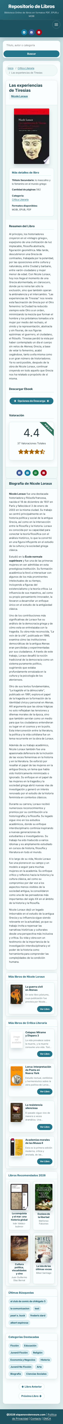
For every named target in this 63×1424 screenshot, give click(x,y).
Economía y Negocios (22, 1359)
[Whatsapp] (36, 473)
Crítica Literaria (26, 68)
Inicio (10, 68)
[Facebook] (32, 32)
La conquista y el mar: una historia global (19, 1216)
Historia (45, 1359)
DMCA (47, 1418)
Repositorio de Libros (31, 6)
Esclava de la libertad (44, 1215)
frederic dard (37, 1315)
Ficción (14, 1345)
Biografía (15, 1373)
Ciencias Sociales (36, 1373)
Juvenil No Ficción (20, 1366)
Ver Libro (45, 1009)
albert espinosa (19, 1322)
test (37, 1308)
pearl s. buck (17, 1315)
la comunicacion (19, 1308)
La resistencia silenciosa (34, 1106)
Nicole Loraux (19, 96)
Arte (39, 1366)
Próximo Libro (29, 1396)
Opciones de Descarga (31, 400)
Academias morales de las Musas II (37, 1141)
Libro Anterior (33, 1386)
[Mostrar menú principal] (56, 25)
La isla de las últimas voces (44, 1268)
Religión (38, 1352)
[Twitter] (24, 32)
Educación (30, 1345)
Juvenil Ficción (19, 1352)
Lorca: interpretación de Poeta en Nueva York (38, 1070)
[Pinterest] (39, 32)
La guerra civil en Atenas (34, 988)
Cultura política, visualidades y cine (19, 1269)
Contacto (35, 1418)
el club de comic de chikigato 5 (28, 1301)
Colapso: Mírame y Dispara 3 (35, 1034)
